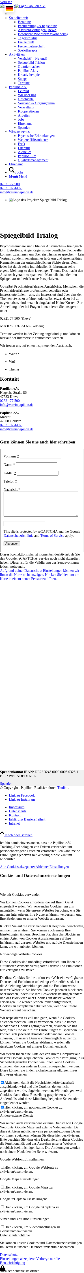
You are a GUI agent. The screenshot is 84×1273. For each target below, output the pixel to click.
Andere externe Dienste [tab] (16, 1115)
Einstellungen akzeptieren (18, 1259)
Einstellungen (59, 867)
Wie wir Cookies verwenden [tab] (20, 894)
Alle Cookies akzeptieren (18, 867)
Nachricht (12, 489)
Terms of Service (52, 535)
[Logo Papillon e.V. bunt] (22, 6)
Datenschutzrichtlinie (18, 535)
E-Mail (10, 473)
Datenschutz (8, 1255)
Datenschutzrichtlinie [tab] (15, 1235)
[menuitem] (46, 14)
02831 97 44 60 (11, 188)
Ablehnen (43, 867)
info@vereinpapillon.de (16, 192)
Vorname (11, 456)
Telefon (10, 481)
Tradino (62, 788)
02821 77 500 (10, 184)
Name (9, 465)
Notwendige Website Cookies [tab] (21, 954)
